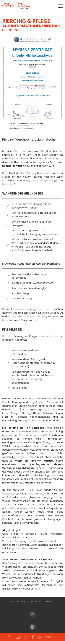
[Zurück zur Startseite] (17, 6)
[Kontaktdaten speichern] (32, 626)
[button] (60, 6)
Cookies (47, 601)
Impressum (34, 601)
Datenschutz (18, 601)
